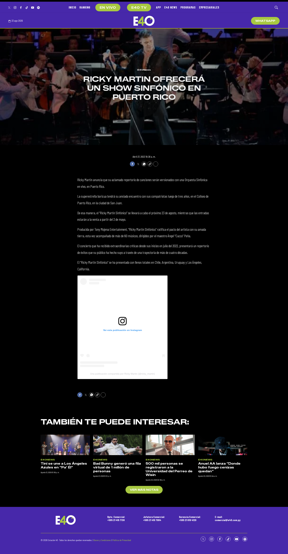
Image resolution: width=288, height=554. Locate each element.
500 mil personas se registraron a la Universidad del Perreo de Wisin (169, 469)
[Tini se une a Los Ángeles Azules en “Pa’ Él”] (65, 445)
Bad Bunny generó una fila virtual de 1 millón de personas (117, 467)
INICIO (72, 7)
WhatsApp (265, 20)
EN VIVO (108, 7)
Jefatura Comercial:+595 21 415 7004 (154, 518)
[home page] (144, 21)
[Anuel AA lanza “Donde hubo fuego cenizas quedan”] (222, 445)
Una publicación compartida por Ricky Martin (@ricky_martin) (122, 373)
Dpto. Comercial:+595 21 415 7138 (116, 518)
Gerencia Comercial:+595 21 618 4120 (190, 518)
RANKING (85, 7)
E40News (144, 69)
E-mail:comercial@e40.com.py (227, 518)
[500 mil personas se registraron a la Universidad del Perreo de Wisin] (170, 445)
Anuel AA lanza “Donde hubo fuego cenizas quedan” (219, 467)
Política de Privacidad (121, 540)
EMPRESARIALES (209, 7)
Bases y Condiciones (102, 540)
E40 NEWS (170, 7)
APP (158, 7)
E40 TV (139, 7)
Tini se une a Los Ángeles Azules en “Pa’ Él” (64, 465)
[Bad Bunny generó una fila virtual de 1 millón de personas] (117, 445)
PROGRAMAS (188, 7)
